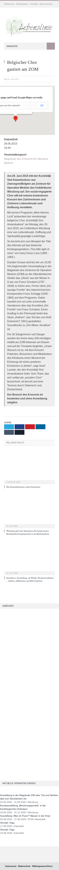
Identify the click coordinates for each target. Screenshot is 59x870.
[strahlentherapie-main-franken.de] (4, 633)
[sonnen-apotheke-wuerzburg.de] (1, 773)
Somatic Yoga (7, 822)
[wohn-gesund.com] (1, 660)
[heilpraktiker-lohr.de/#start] (4, 773)
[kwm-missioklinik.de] (4, 642)
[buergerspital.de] (4, 688)
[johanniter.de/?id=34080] (26, 629)
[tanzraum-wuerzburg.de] (4, 745)
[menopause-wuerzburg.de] (4, 697)
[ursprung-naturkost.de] (1, 754)
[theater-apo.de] (4, 706)
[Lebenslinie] (29, 26)
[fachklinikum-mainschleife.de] (1, 697)
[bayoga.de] (4, 670)
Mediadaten (22, 4)
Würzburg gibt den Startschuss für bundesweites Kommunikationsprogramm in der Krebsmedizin (27, 532)
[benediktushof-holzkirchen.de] (1, 633)
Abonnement (46, 4)
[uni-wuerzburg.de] (1, 651)
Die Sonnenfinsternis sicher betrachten (23, 486)
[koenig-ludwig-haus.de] (4, 651)
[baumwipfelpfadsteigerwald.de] (6, 764)
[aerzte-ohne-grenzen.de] (1, 679)
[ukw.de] (55, 629)
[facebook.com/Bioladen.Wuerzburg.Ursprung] (4, 754)
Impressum (11, 866)
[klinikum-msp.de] (1, 745)
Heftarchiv (9, 4)
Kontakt (34, 4)
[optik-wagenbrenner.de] (6, 679)
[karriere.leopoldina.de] (6, 688)
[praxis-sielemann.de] (8, 706)
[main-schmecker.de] (6, 697)
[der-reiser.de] (4, 679)
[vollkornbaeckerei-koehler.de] (1, 670)
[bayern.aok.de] (8, 642)
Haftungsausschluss (42, 866)
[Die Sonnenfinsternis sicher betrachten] (29, 466)
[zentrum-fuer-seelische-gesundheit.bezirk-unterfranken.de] (8, 651)
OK (41, 105)
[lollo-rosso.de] (1, 736)
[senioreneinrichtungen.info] (4, 764)
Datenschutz (24, 866)
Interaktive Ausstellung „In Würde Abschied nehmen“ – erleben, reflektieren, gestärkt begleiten (30, 579)
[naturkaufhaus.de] (1, 764)
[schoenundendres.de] (1, 706)
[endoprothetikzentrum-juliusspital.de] (1, 642)
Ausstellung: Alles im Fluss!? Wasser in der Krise (25, 816)
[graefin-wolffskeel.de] (1, 688)
